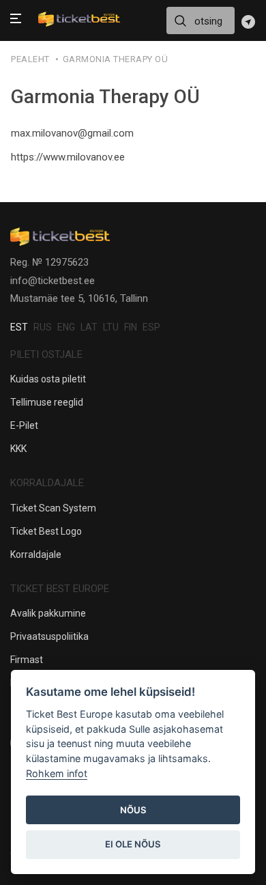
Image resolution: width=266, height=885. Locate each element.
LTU (111, 327)
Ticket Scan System (53, 508)
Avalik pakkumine (48, 613)
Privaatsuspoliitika (49, 636)
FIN (130, 327)
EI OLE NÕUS (133, 844)
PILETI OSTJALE (46, 354)
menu (15, 20)
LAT (89, 327)
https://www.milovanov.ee (68, 157)
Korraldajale (35, 554)
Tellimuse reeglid (46, 402)
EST (19, 327)
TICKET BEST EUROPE (59, 588)
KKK (18, 448)
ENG (66, 327)
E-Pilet (24, 425)
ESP (151, 327)
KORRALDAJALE (47, 483)
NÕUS (133, 809)
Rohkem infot (56, 773)
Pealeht (30, 59)
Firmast (26, 659)
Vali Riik (248, 22)
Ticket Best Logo (46, 531)
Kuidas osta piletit (48, 379)
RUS (42, 327)
